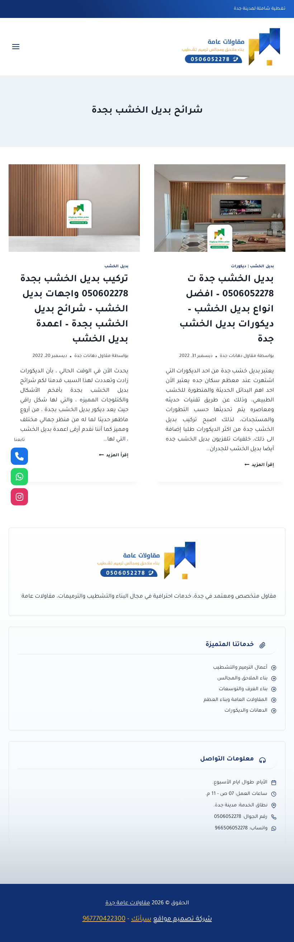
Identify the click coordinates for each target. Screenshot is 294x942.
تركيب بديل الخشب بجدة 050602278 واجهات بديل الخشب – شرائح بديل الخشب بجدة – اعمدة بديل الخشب (74, 310)
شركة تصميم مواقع (182, 919)
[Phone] (19, 456)
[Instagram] (19, 496)
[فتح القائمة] (16, 47)
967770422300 (103, 919)
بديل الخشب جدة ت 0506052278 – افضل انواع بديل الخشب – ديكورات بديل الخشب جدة (226, 310)
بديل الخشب (262, 266)
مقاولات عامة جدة (127, 903)
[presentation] (219, 208)
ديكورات (238, 266)
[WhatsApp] (19, 476)
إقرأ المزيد (259, 465)
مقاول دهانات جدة (238, 356)
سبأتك (141, 919)
